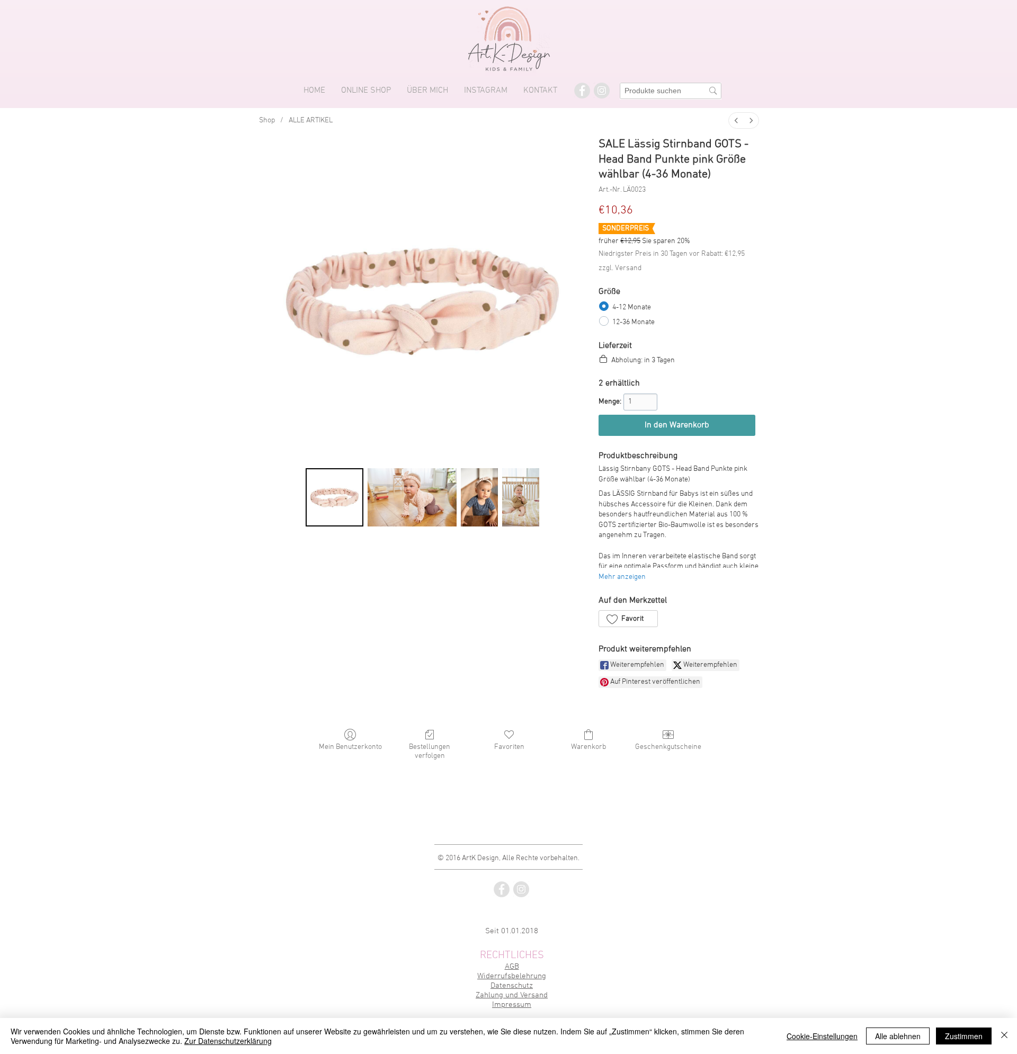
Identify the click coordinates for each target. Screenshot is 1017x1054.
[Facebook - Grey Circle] (582, 91)
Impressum (511, 1005)
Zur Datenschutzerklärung (228, 1040)
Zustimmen (964, 1036)
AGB (512, 966)
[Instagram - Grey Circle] (602, 91)
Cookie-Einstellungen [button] (822, 1036)
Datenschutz (511, 985)
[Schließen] (1004, 1036)
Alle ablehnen (898, 1036)
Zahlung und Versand (512, 995)
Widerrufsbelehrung (511, 976)
